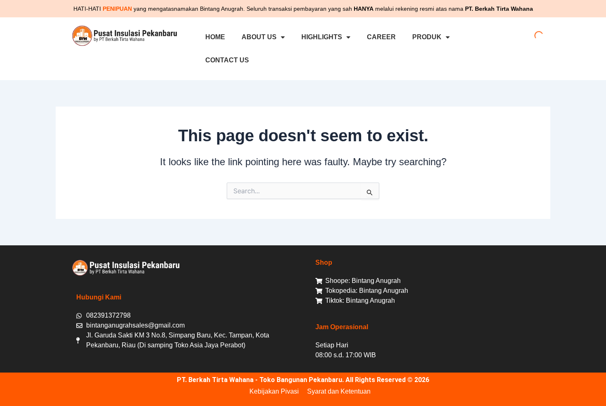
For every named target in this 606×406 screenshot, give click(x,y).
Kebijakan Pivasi (274, 391)
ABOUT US (259, 36)
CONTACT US (227, 60)
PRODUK (427, 36)
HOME (215, 36)
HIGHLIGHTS (321, 36)
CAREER (381, 36)
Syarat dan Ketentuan (339, 391)
